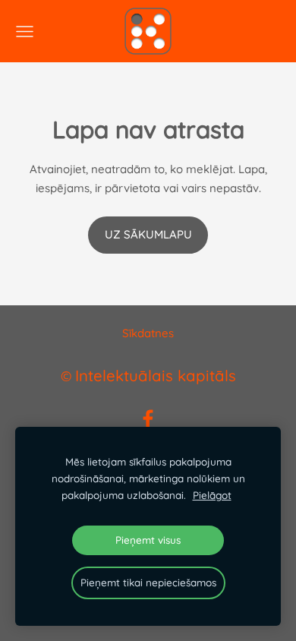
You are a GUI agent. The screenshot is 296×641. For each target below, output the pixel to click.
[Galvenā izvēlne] (25, 31)
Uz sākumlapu (148, 234)
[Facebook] (148, 419)
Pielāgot (212, 494)
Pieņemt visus (148, 539)
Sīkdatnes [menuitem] (148, 333)
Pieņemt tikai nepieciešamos (148, 582)
